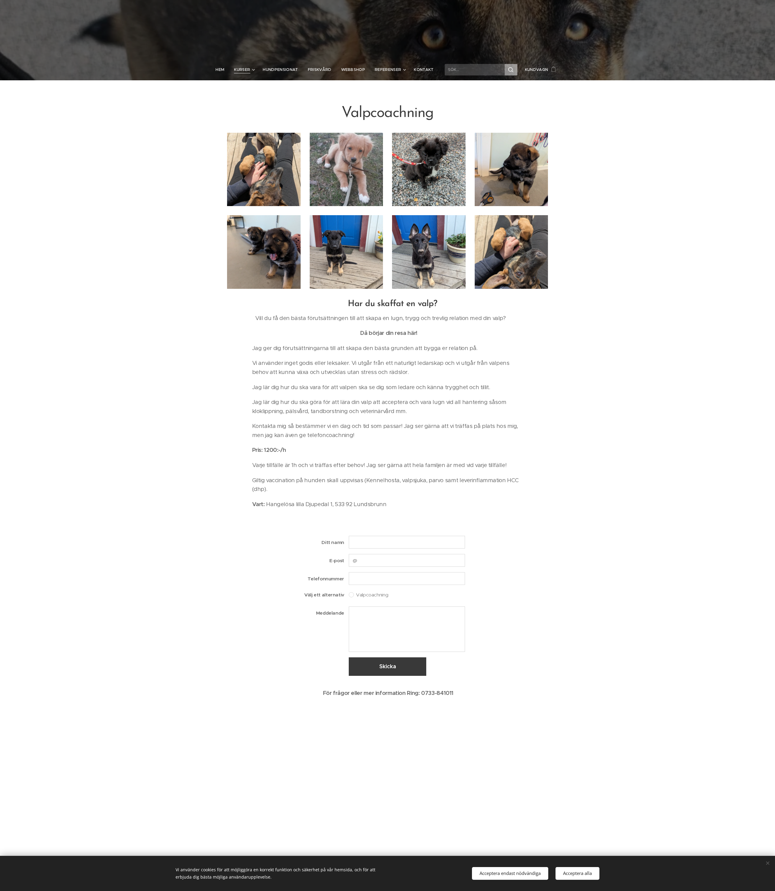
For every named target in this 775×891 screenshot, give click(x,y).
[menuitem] (222, 69)
